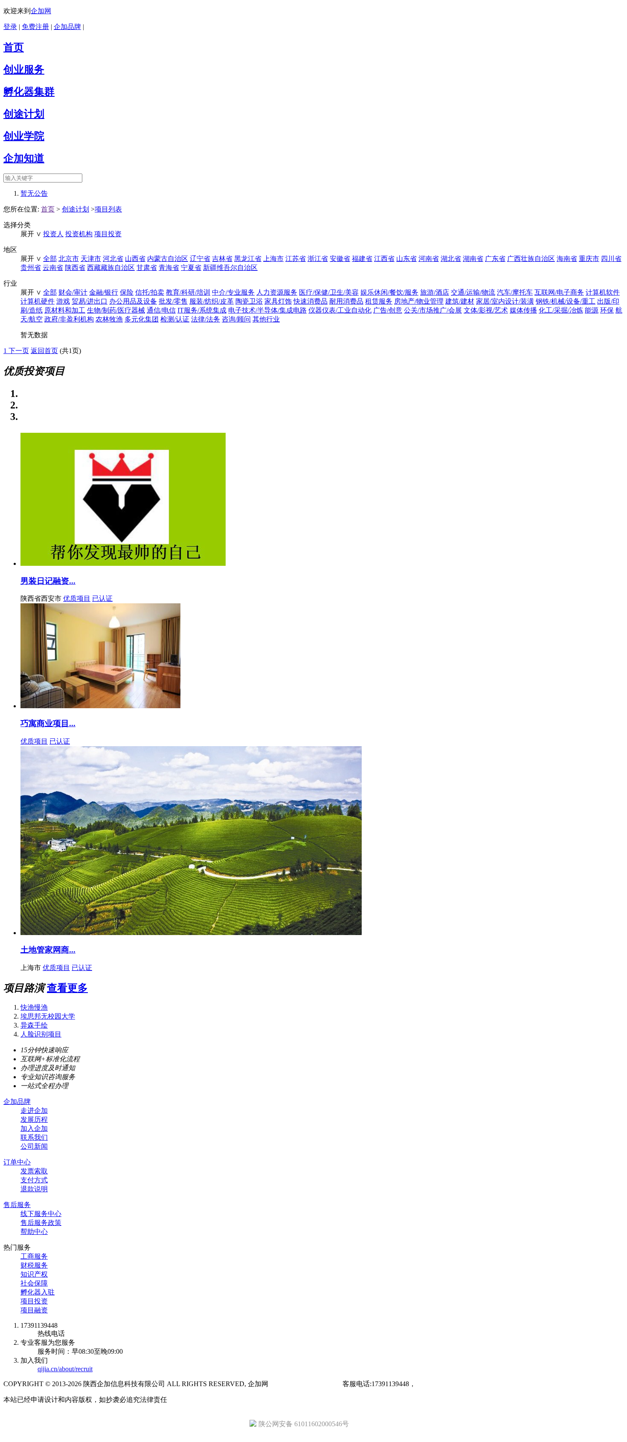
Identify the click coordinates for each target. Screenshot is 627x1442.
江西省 (384, 258)
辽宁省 (200, 258)
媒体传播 (523, 310)
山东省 (406, 258)
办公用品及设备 (133, 301)
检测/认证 (174, 319)
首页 (13, 47)
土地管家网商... (47, 949)
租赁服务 (378, 301)
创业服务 (23, 69)
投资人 (53, 233)
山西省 (135, 258)
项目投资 (108, 233)
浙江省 (318, 258)
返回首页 (44, 350)
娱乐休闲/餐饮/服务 (389, 292)
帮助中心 (34, 1231)
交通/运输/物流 (473, 292)
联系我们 (34, 1137)
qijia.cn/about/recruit (65, 1369)
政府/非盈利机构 (69, 319)
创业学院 (23, 136)
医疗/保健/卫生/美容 (329, 292)
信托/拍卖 (149, 292)
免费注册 (35, 26)
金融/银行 (103, 292)
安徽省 (340, 258)
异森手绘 (34, 1025)
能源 (591, 310)
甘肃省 (146, 267)
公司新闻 (34, 1146)
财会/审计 (72, 292)
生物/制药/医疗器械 (116, 310)
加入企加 (34, 1128)
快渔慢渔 (34, 1007)
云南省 (53, 267)
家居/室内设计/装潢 (505, 301)
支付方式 (34, 1180)
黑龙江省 (247, 258)
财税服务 (34, 1265)
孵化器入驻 (37, 1292)
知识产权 (34, 1274)
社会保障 (34, 1283)
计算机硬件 (37, 301)
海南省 (567, 258)
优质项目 (76, 598)
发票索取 (34, 1171)
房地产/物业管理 (419, 301)
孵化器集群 (29, 91)
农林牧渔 (109, 319)
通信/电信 (161, 310)
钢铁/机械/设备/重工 (565, 301)
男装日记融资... (47, 580)
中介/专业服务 (233, 292)
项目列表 (108, 209)
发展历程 (34, 1119)
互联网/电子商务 (559, 292)
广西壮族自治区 (531, 258)
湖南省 (473, 258)
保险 (127, 292)
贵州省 (30, 267)
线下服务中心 (40, 1213)
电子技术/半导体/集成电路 (267, 310)
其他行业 (266, 319)
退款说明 (34, 1189)
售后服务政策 (40, 1222)
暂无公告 (34, 193)
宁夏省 (191, 267)
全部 (50, 258)
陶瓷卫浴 (249, 301)
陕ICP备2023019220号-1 (305, 1383)
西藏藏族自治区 (111, 267)
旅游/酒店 (434, 292)
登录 (10, 26)
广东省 (495, 258)
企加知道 (23, 158)
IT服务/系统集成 (201, 310)
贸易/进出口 (89, 301)
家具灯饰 (278, 301)
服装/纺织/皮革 (211, 301)
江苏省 (295, 258)
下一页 (19, 350)
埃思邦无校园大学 (47, 1016)
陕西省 (75, 267)
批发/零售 (173, 301)
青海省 (169, 267)
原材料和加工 (64, 310)
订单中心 (17, 1162)
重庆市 (589, 258)
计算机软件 (603, 292)
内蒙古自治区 (167, 258)
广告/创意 (387, 310)
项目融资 (34, 1310)
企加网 (41, 10)
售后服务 (17, 1204)
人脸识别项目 (40, 1034)
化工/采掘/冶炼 (561, 310)
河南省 (428, 258)
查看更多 (67, 987)
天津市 (91, 258)
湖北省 (451, 258)
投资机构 (79, 233)
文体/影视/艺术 (486, 310)
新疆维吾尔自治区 (230, 267)
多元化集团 (142, 319)
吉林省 (222, 258)
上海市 (273, 258)
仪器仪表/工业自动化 (340, 310)
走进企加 (34, 1110)
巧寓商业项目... (47, 723)
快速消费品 (310, 301)
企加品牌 (67, 26)
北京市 (68, 258)
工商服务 (34, 1256)
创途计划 (23, 113)
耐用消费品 (346, 301)
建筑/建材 (459, 301)
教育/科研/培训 (188, 292)
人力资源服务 (276, 292)
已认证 (102, 598)
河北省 (113, 258)
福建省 (362, 258)
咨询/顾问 (236, 319)
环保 (607, 310)
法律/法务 (205, 319)
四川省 (611, 258)
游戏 (63, 301)
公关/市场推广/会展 (433, 310)
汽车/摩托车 (515, 292)
